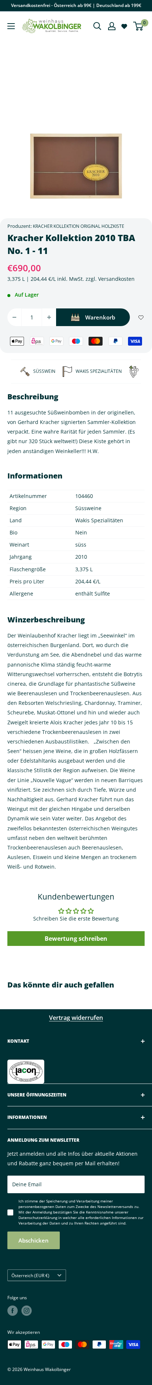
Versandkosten (116, 278)
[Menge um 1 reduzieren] (14, 317)
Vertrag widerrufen (76, 1018)
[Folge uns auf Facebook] (12, 1310)
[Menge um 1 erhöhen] (49, 317)
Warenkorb (100, 317)
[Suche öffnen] (97, 26)
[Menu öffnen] (11, 26)
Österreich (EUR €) (30, 1275)
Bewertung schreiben (76, 938)
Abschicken (33, 1240)
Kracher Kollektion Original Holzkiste (78, 226)
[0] (138, 26)
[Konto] (111, 26)
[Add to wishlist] (141, 317)
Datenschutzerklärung (37, 1217)
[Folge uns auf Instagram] (26, 1310)
